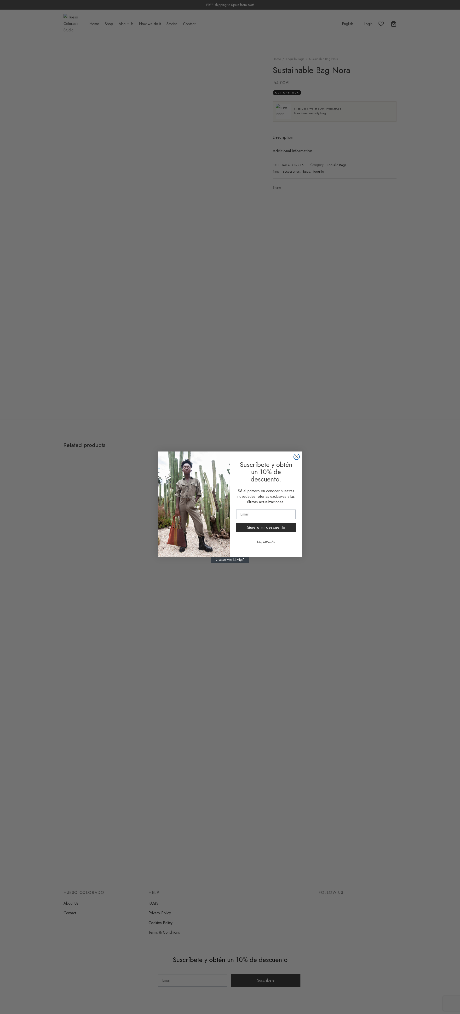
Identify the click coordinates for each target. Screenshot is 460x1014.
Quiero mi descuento (266, 527)
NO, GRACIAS (266, 542)
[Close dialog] (296, 457)
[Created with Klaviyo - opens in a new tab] (230, 560)
